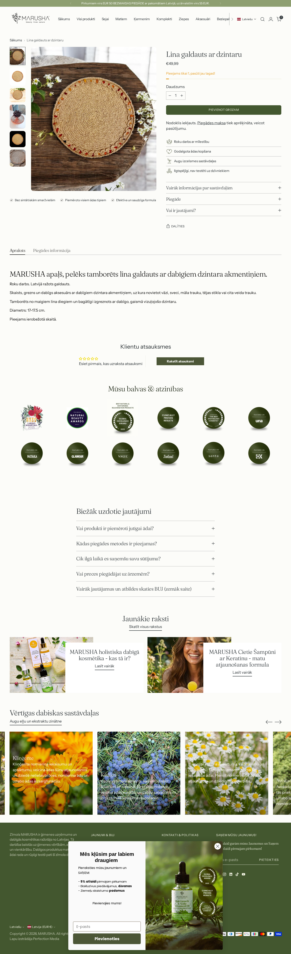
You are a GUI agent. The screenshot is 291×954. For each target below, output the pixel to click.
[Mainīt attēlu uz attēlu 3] (18, 95)
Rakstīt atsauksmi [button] (180, 361)
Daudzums (175, 86)
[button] (246, 19)
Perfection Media (46, 939)
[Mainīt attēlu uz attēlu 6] (18, 158)
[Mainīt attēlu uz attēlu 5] (18, 139)
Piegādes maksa (211, 123)
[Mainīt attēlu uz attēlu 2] (18, 76)
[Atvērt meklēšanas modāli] (262, 19)
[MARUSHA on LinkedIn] (231, 875)
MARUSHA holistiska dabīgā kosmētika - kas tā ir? (104, 655)
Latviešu (15, 927)
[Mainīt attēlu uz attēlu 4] (18, 117)
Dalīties (177, 226)
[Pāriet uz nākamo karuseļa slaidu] (278, 485)
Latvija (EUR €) (42, 927)
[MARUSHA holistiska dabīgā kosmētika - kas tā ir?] (51, 665)
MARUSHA (46, 934)
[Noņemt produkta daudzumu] (169, 96)
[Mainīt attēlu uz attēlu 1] (18, 56)
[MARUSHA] (30, 19)
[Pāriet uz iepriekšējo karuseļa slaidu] (269, 485)
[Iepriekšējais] (70, 3)
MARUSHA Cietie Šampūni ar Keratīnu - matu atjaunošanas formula (242, 658)
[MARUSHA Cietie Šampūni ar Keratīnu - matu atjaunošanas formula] (189, 665)
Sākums (16, 40)
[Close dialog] (217, 846)
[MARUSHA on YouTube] (244, 875)
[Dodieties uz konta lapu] (271, 19)
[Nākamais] (220, 3)
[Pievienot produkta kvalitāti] (181, 96)
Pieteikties (269, 860)
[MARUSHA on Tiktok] (237, 875)
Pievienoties (107, 939)
